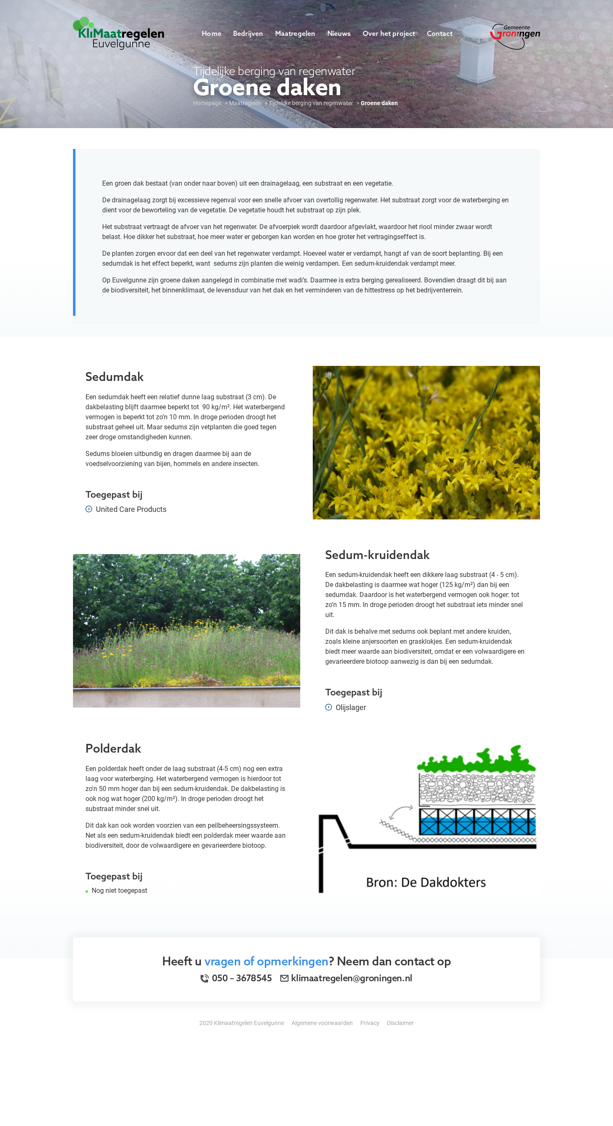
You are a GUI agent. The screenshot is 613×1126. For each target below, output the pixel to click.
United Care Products (130, 509)
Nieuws (339, 33)
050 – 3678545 (241, 978)
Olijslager (350, 707)
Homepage (207, 103)
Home (211, 33)
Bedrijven (248, 33)
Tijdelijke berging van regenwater (311, 103)
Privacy (369, 1023)
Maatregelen (295, 33)
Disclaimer (400, 1023)
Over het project (389, 33)
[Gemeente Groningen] (515, 35)
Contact (439, 33)
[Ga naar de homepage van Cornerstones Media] (118, 32)
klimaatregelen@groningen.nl (351, 978)
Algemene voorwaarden (322, 1023)
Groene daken (379, 103)
